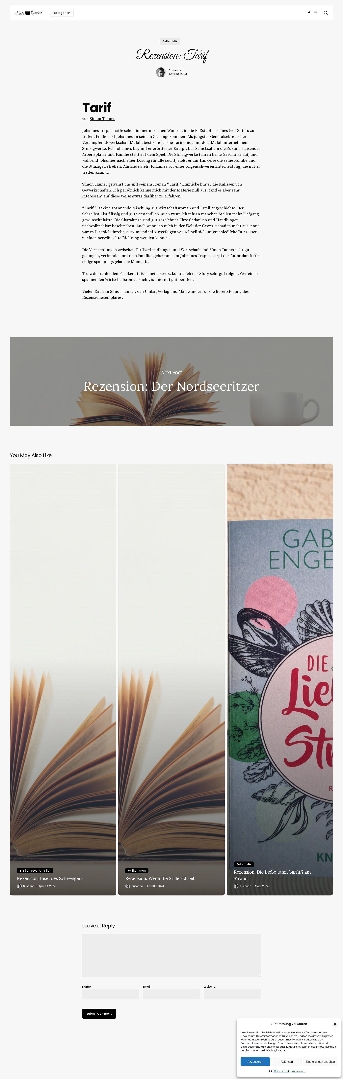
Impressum (298, 1071)
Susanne (175, 70)
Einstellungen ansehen (320, 1061)
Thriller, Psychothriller (35, 871)
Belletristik (170, 41)
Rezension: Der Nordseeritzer (171, 381)
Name (87, 987)
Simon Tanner (102, 118)
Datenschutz (282, 1071)
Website (209, 987)
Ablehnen (287, 1061)
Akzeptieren (255, 1061)
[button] (335, 1024)
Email (148, 987)
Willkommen (137, 871)
